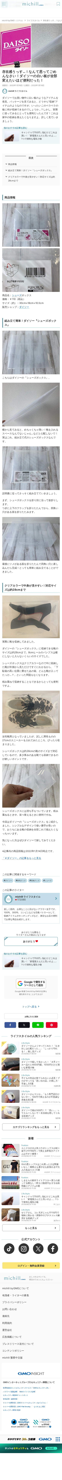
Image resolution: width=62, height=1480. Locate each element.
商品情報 (12, 164)
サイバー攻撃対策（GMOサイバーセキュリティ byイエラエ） (25, 1403)
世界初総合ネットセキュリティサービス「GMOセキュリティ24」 (26, 1388)
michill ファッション (52, 1156)
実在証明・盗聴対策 (10, 1399)
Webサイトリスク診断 (27, 1392)
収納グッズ (35, 880)
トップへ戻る (29, 1006)
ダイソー (24, 306)
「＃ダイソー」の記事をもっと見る (21, 858)
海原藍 (57, 1054)
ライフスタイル (33, 20)
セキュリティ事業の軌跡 (11, 1410)
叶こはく (57, 1204)
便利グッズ (21, 880)
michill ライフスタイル (17, 91)
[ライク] (58, 2)
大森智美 (57, 1086)
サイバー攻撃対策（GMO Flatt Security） (17, 1406)
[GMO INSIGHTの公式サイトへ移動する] (31, 1372)
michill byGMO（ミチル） (13, 20)
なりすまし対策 (39, 1406)
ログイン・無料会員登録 (31, 1265)
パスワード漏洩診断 (10, 1392)
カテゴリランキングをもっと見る (31, 1127)
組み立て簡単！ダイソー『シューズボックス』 (30, 170)
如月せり (57, 1220)
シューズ (17, 295)
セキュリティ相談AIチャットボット (15, 1395)
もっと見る (31, 1227)
